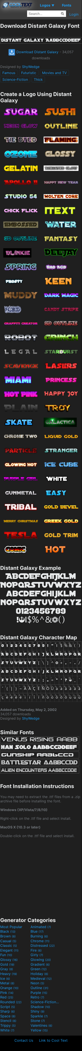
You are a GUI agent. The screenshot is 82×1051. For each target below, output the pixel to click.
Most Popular (11, 927)
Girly (37, 955)
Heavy (8, 974)
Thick (38, 79)
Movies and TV (54, 73)
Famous (8, 73)
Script (7, 1007)
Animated (41, 927)
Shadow (40, 1007)
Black (7, 931)
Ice (5, 978)
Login (74, 14)
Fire (36, 950)
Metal (7, 983)
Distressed (43, 945)
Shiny (37, 1011)
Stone (38, 1020)
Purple (39, 992)
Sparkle (39, 1016)
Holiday (39, 974)
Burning (39, 936)
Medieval (41, 978)
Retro (37, 997)
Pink (7, 992)
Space (7, 1016)
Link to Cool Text (53, 1040)
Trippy (8, 1025)
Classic (8, 945)
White (7, 1030)
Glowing (41, 959)
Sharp (7, 1011)
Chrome (40, 941)
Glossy (9, 959)
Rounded (11, 1002)
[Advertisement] (41, 877)
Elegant (9, 950)
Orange (9, 988)
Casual (8, 941)
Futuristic (28, 73)
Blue (37, 931)
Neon (37, 983)
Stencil (8, 1020)
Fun (6, 955)
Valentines (41, 1025)
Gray (6, 969)
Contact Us (23, 1040)
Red (6, 997)
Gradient (40, 964)
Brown (8, 936)
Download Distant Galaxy (36, 52)
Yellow (39, 1030)
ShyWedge (30, 66)
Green (39, 969)
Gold (7, 964)
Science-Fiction (15, 79)
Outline (39, 988)
